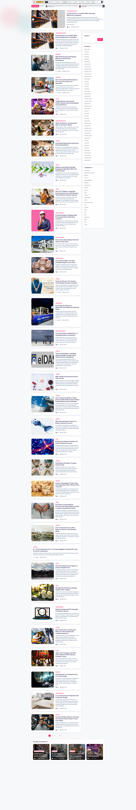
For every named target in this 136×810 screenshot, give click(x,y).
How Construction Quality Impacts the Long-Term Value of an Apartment (66, 85)
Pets (85, 218)
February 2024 (87, 127)
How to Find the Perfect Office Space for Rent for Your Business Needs (65, 533)
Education (58, 464)
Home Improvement (59, 216)
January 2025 (87, 100)
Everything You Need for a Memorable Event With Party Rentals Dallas (67, 311)
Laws (57, 589)
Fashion (57, 168)
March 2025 (87, 95)
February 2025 (87, 97)
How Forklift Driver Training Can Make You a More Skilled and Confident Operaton (65, 635)
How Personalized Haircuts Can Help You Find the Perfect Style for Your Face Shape (67, 722)
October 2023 (87, 137)
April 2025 (86, 92)
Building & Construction (60, 124)
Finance (86, 194)
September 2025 (88, 80)
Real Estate (69, 13)
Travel (57, 567)
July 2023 (86, 144)
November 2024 (87, 105)
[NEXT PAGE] (63, 739)
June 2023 (86, 147)
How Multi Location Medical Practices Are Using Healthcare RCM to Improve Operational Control (67, 510)
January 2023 (87, 159)
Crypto (85, 181)
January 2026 (87, 70)
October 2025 (87, 77)
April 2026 (86, 63)
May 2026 (86, 60)
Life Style (86, 211)
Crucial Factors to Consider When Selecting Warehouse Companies (40, 759)
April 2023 (86, 151)
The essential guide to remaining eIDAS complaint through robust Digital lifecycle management (65, 359)
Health (57, 506)
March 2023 (87, 154)
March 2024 (87, 124)
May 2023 (86, 149)
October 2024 (87, 107)
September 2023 (88, 139)
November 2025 (87, 75)
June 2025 (86, 87)
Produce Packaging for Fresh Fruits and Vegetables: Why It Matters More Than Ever (67, 489)
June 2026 (86, 58)
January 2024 (87, 129)
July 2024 (86, 115)
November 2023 (87, 134)
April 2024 (86, 122)
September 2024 (88, 110)
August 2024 (87, 112)
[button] (71, 26)
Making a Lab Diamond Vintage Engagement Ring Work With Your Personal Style (73, 5)
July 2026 (86, 55)
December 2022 (87, 161)
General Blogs (87, 201)
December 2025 (87, 73)
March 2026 (87, 65)
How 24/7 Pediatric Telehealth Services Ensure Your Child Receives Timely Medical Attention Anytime (67, 197)
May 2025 (86, 90)
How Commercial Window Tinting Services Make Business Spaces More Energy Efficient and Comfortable (67, 403)
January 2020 (87, 164)
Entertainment (59, 307)
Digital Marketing (59, 262)
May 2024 (86, 119)
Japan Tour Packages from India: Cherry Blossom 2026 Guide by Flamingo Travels (65, 658)
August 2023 (87, 142)
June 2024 (86, 117)
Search (86, 40)
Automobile (86, 174)
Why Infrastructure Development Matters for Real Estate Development (65, 62)
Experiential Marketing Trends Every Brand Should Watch (41, 5)
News (85, 213)
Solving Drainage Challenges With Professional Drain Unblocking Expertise (66, 221)
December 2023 (87, 132)
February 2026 (87, 68)
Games (85, 199)
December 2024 (87, 102)
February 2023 (87, 156)
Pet (85, 216)
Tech (85, 226)
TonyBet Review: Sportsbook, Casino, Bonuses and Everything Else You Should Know (67, 107)
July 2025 (86, 85)
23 (59, 739)
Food (85, 196)
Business (57, 144)
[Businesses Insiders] (34, 2)
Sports (57, 102)
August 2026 (87, 53)
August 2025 (87, 82)
